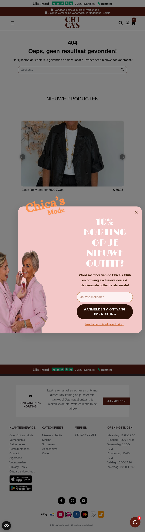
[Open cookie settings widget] (6, 525)
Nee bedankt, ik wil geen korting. (104, 324)
